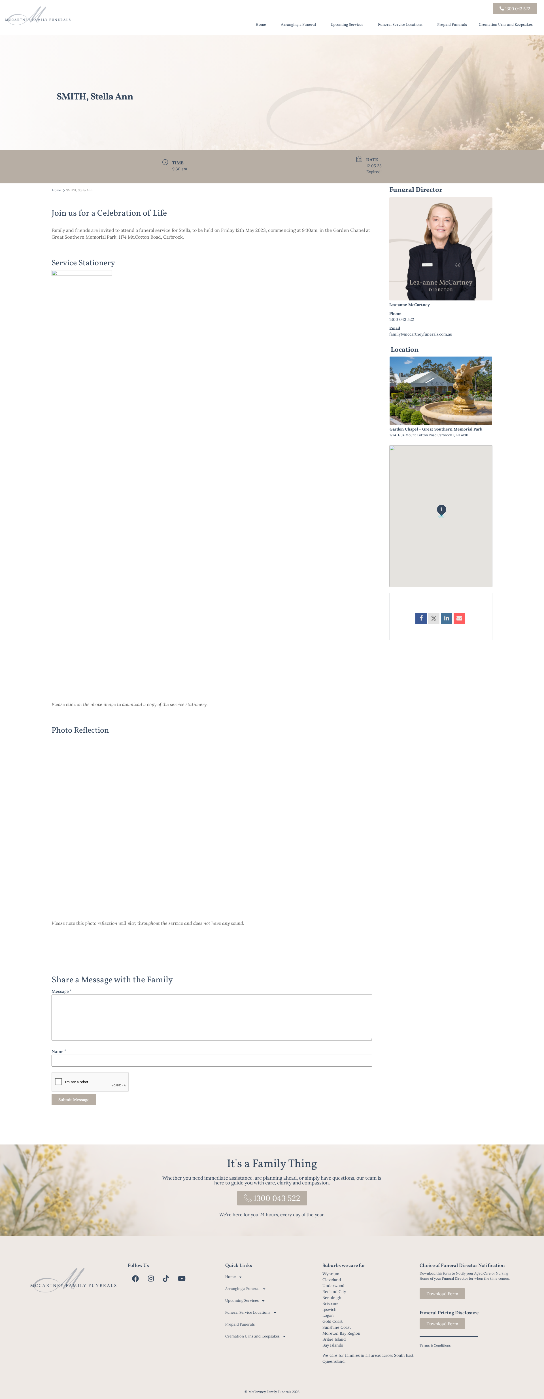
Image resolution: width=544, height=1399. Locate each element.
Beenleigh (331, 1297)
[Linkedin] (446, 618)
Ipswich (329, 1309)
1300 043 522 (401, 319)
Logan (328, 1315)
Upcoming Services (347, 24)
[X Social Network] (433, 618)
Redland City (334, 1291)
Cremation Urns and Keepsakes (506, 24)
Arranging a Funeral (298, 24)
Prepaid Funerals (452, 24)
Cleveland (331, 1279)
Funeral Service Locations (400, 24)
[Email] (459, 618)
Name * (59, 1052)
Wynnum (330, 1273)
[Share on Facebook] (421, 618)
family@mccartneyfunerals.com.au (420, 334)
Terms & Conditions (435, 1345)
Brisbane (330, 1303)
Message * (62, 991)
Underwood (333, 1285)
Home (261, 24)
